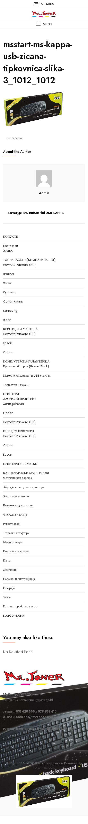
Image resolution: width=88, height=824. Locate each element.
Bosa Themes (44, 768)
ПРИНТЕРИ (11, 394)
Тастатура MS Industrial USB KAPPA (35, 212)
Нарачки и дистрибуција (19, 579)
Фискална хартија (15, 514)
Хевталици (10, 569)
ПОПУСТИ (10, 236)
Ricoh (7, 320)
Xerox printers (13, 403)
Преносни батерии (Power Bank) (26, 366)
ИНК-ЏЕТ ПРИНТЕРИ (18, 431)
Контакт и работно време (20, 606)
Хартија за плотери (16, 496)
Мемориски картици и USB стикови (27, 375)
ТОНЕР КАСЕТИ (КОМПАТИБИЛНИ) (29, 260)
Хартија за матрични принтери (24, 487)
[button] (44, 24)
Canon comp (13, 301)
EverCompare (13, 615)
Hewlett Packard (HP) (19, 264)
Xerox (7, 283)
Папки (7, 560)
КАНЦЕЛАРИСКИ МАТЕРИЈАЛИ (26, 473)
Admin (44, 193)
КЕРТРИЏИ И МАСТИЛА (20, 329)
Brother (8, 274)
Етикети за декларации (18, 505)
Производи (10, 246)
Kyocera (9, 292)
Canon (8, 352)
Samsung (10, 310)
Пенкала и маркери (16, 551)
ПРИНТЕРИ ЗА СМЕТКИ (20, 463)
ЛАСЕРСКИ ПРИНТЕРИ (19, 399)
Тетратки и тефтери (16, 533)
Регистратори (12, 524)
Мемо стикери (12, 542)
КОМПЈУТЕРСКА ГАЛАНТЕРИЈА (26, 361)
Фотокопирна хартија (17, 478)
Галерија (9, 588)
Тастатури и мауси (15, 385)
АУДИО (8, 250)
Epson (7, 343)
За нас (7, 597)
